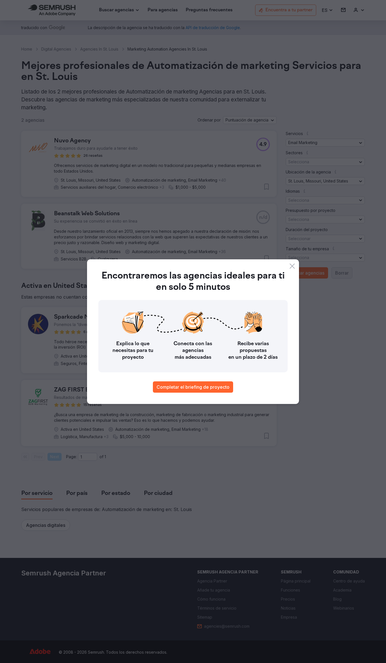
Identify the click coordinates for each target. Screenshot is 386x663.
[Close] (292, 266)
